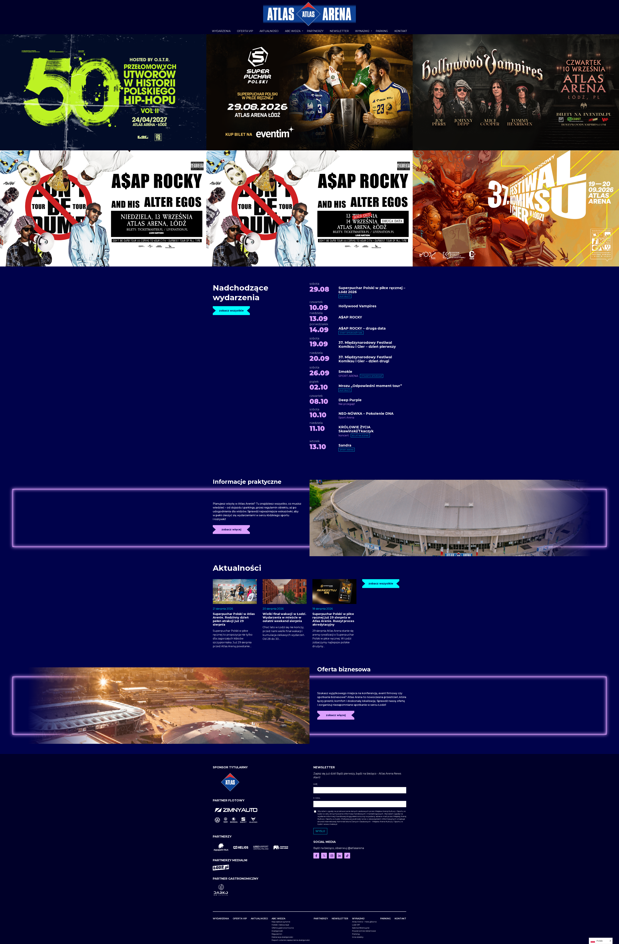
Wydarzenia (221, 31)
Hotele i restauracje (280, 925)
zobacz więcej (231, 529)
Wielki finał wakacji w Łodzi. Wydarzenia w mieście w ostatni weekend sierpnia (284, 617)
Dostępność (277, 931)
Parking (382, 31)
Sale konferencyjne (360, 928)
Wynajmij (362, 31)
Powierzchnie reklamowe (364, 931)
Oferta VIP (245, 31)
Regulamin (277, 934)
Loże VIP (356, 925)
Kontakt (400, 31)
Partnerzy (315, 31)
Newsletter (339, 31)
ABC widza (292, 31)
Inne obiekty (358, 937)
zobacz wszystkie (231, 310)
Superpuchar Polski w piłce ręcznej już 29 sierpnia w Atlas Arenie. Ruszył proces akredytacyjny (333, 619)
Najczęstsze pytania (281, 921)
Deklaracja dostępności (282, 937)
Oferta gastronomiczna (283, 928)
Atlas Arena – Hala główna (364, 921)
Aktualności (269, 31)
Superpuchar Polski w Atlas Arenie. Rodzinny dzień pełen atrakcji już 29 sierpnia (234, 619)
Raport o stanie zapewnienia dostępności (291, 940)
